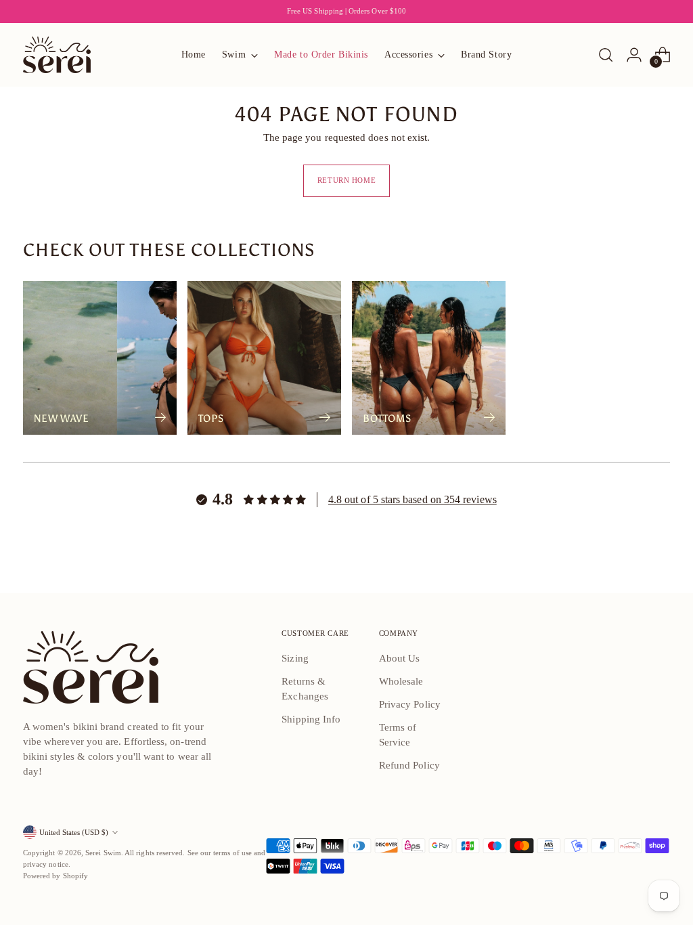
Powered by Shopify (55, 876)
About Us (399, 658)
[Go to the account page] (634, 54)
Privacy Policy (410, 704)
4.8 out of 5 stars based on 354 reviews (412, 499)
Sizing (295, 658)
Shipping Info (311, 719)
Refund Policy (409, 765)
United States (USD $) (73, 832)
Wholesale (401, 681)
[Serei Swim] (57, 55)
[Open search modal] (605, 54)
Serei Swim (103, 852)
